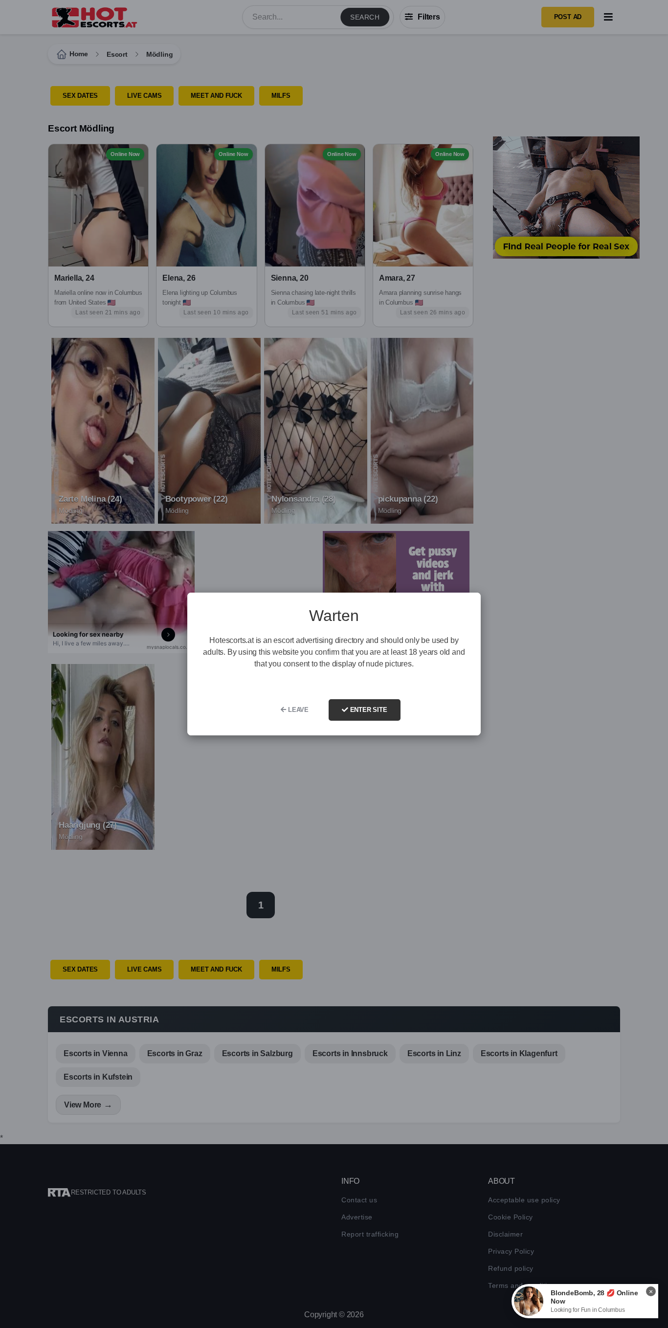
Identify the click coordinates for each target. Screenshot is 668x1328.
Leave (297, 709)
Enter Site (367, 709)
